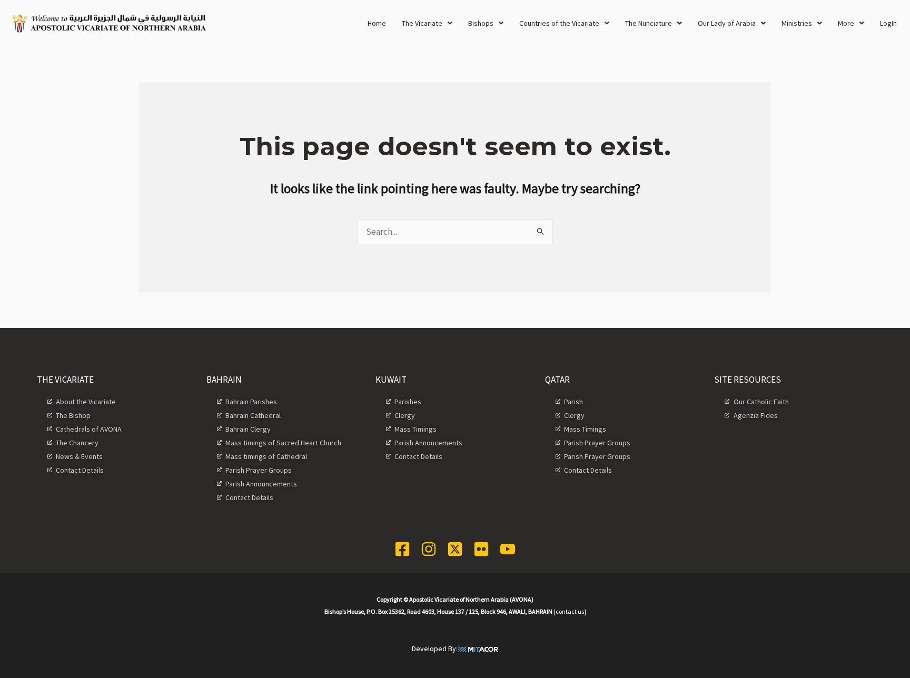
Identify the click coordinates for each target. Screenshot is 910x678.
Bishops (480, 23)
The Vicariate (422, 23)
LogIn (888, 23)
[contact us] (569, 611)
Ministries (797, 23)
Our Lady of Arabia (727, 23)
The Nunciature (648, 23)
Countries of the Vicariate (559, 23)
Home (377, 23)
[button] (427, 23)
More (846, 23)
